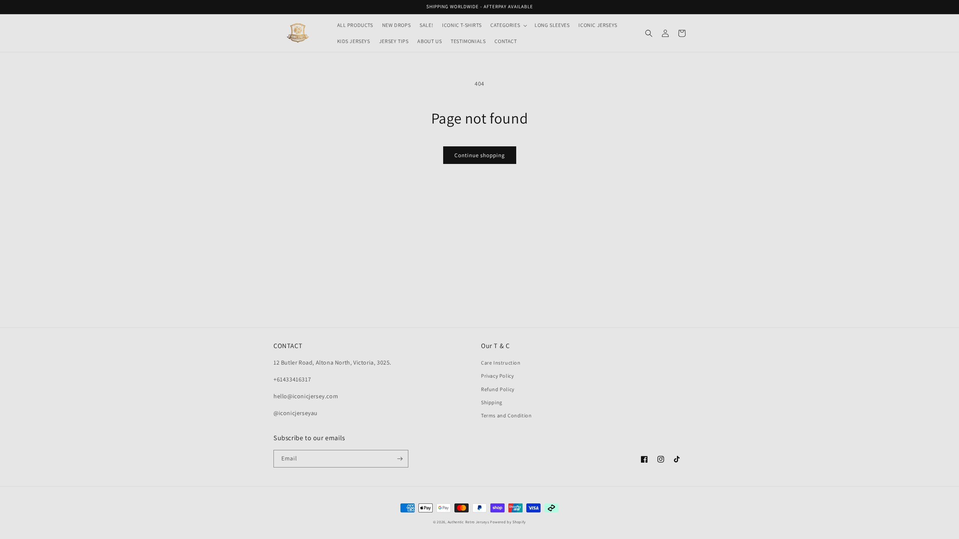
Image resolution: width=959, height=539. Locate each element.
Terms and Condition (506, 415)
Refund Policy (497, 389)
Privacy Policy (497, 375)
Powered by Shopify (508, 522)
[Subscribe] (399, 459)
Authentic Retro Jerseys (469, 522)
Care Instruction (501, 362)
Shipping (491, 402)
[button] (508, 25)
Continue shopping (479, 155)
